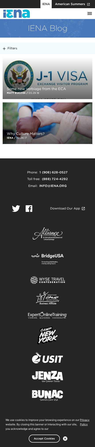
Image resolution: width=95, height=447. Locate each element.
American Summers (70, 4)
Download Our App (65, 208)
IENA (46, 4)
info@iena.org (53, 186)
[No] (65, 438)
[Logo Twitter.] (16, 208)
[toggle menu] (89, 13)
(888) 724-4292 (55, 179)
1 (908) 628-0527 (54, 172)
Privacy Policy (84, 422)
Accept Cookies (44, 438)
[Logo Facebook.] (29, 208)
